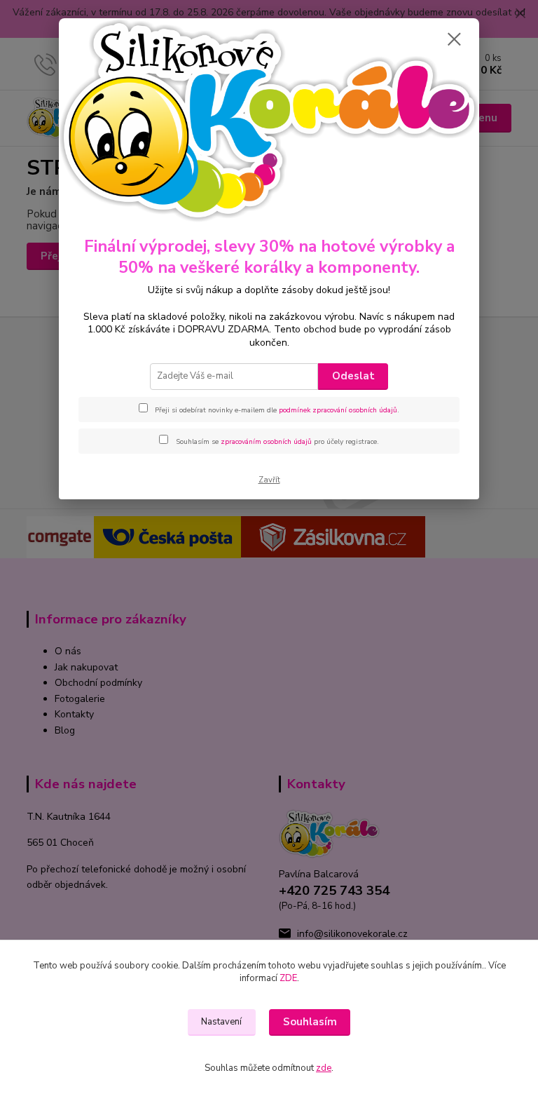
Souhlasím (310, 1022)
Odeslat (353, 376)
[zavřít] (454, 40)
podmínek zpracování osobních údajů (338, 410)
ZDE (288, 978)
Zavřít (269, 480)
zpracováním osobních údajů (266, 442)
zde (323, 1068)
